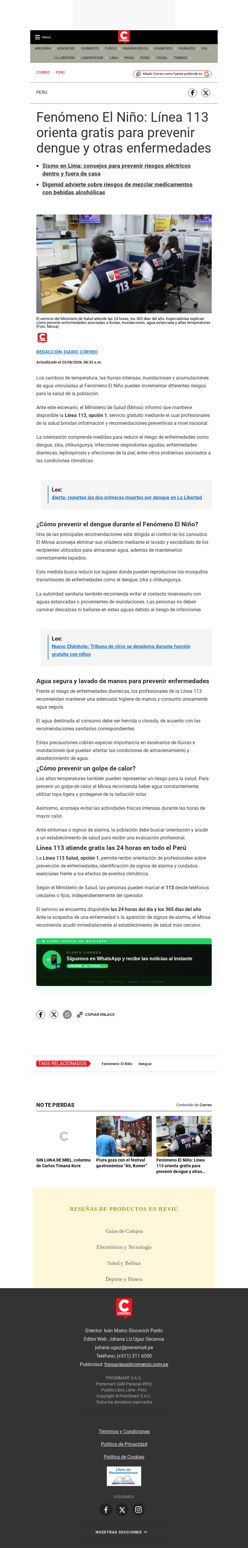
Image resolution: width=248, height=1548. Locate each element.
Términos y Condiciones (124, 1431)
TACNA (161, 58)
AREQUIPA (43, 48)
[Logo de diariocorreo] (124, 37)
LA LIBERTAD (64, 58)
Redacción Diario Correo (67, 352)
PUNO (145, 58)
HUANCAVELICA (135, 48)
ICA (204, 48)
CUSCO (110, 48)
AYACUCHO (66, 48)
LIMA (114, 58)
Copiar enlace (100, 1014)
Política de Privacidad (124, 1444)
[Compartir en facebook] (192, 93)
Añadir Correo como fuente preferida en (172, 74)
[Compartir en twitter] (205, 93)
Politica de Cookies (124, 1457)
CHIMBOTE (90, 48)
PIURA (129, 58)
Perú (41, 92)
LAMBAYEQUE (92, 58)
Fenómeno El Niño (117, 1064)
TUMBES (181, 58)
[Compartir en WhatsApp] (67, 1014)
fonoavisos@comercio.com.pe (136, 1365)
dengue (145, 1064)
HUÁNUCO (187, 48)
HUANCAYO (163, 48)
